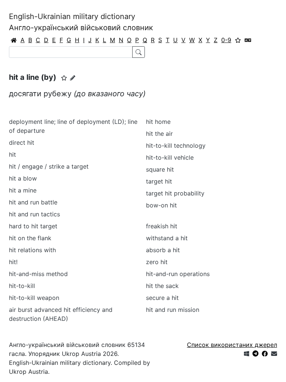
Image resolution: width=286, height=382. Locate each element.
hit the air (159, 133)
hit (12, 154)
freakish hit (161, 226)
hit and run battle (33, 202)
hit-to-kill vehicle (170, 157)
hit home (158, 121)
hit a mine (22, 190)
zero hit (157, 262)
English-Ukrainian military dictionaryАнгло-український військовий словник (81, 22)
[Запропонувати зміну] (72, 78)
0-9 (226, 40)
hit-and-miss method (38, 274)
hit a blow (23, 178)
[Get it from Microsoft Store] (246, 353)
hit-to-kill (22, 285)
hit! (13, 262)
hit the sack (162, 285)
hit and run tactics (34, 214)
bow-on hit (161, 205)
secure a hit (162, 297)
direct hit (21, 142)
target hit (159, 181)
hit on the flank (30, 238)
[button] (64, 78)
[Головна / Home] (14, 40)
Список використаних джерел (232, 344)
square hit (160, 169)
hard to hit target (33, 226)
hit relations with (32, 250)
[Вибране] (238, 40)
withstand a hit (167, 238)
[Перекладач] (248, 40)
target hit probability (175, 193)
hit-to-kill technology (176, 145)
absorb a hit (163, 250)
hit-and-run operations (178, 274)
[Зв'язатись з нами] (274, 353)
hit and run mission (172, 309)
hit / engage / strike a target (49, 166)
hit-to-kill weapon (34, 297)
